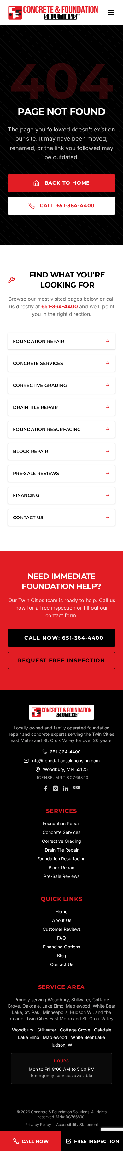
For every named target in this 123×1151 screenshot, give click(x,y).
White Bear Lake (88, 1037)
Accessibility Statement (77, 1124)
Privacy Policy (38, 1124)
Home (61, 911)
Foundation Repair (61, 823)
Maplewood (55, 1037)
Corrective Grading (61, 841)
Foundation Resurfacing (61, 858)
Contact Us (61, 964)
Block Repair (61, 867)
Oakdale (102, 1029)
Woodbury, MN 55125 (65, 769)
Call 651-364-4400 (67, 206)
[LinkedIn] (65, 788)
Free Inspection (96, 1141)
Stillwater (46, 1029)
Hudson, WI (61, 1045)
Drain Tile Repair (62, 849)
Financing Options (61, 946)
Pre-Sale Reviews (61, 876)
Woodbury (22, 1029)
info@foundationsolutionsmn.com (65, 760)
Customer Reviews (62, 929)
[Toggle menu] (111, 12)
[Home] (61, 712)
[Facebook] (45, 788)
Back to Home (67, 183)
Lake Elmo (28, 1037)
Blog (61, 955)
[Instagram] (55, 788)
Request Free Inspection (61, 660)
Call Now (35, 1141)
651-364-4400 (60, 306)
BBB (77, 787)
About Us (61, 920)
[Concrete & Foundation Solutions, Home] (53, 12)
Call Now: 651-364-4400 (63, 638)
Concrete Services (61, 832)
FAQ (61, 938)
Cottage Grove (75, 1029)
